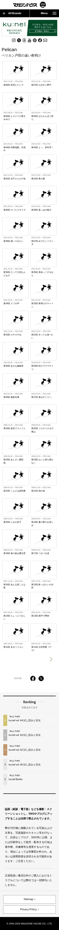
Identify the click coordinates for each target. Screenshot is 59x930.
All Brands (14, 13)
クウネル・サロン (42, 31)
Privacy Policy (28, 909)
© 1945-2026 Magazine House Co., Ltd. (29, 923)
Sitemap (28, 899)
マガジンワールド (29, 5)
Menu (44, 13)
